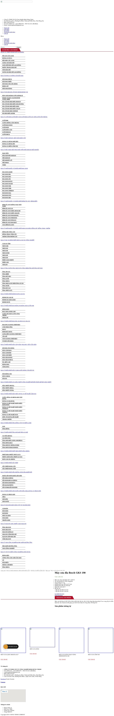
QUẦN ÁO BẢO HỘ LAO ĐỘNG (11, 72)
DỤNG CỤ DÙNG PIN (8, 143)
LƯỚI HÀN (5, 127)
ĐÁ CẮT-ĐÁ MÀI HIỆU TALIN (11, 108)
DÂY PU (4, 378)
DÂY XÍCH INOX (7, 357)
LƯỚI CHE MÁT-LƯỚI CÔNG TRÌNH (11, 314)
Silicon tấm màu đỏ (9, 534)
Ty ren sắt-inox (7, 341)
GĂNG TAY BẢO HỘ (8, 62)
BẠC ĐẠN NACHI (7, 183)
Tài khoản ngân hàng (9, 32)
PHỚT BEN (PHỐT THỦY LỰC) (11, 454)
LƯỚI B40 (5, 120)
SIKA (3, 496)
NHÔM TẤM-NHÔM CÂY (9, 236)
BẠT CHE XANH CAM (8, 311)
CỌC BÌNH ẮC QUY (8, 224)
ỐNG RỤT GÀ (6, 288)
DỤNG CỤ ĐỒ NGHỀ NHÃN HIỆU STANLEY (12, 407)
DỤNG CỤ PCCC (7, 58)
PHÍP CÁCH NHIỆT (8, 260)
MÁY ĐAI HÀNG (7, 88)
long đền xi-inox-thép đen (11, 334)
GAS (3, 426)
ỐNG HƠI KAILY (7, 442)
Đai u (4, 329)
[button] (57, 36)
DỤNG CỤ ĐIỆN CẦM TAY (10, 146)
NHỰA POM (5, 253)
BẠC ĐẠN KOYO (7, 181)
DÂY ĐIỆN (5, 562)
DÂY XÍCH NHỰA (7, 359)
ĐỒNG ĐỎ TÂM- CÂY (8, 232)
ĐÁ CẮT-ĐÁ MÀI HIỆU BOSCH (11, 101)
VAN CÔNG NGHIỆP (8, 548)
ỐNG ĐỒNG (5, 428)
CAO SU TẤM (6, 243)
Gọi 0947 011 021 (12, 646)
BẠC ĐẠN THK (6, 188)
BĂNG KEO (5, 309)
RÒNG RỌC (5, 364)
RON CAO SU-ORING (8, 459)
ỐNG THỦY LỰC (7, 290)
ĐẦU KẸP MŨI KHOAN (9, 155)
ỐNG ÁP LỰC (6, 271)
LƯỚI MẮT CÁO (7, 129)
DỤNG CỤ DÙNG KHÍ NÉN (10, 141)
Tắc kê (4, 336)
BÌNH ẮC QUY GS (7, 208)
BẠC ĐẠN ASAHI (7, 172)
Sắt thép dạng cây (9, 466)
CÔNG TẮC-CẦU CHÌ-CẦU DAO (11, 557)
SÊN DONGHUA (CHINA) (9, 480)
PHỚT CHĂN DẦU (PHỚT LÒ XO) (12, 457)
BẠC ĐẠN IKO (6, 176)
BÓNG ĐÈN (5, 555)
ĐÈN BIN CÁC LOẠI (8, 60)
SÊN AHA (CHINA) (7, 478)
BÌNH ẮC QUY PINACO (9, 220)
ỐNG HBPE (5, 274)
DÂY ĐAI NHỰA (7, 79)
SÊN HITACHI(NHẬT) (8, 482)
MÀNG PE (5, 317)
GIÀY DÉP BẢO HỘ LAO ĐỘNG (11, 65)
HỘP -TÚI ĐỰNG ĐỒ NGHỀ (10, 417)
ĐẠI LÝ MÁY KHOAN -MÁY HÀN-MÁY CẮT (18, 570)
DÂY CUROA (6, 376)
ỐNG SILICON (6, 527)
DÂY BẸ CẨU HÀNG (8, 348)
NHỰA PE (5, 250)
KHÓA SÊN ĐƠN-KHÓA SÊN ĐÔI (12, 475)
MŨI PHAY (5, 162)
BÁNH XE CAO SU (7, 297)
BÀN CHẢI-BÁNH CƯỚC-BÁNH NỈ (12, 95)
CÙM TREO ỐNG (7, 327)
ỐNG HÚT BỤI (6, 276)
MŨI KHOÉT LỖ (7, 160)
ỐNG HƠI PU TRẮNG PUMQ (10, 445)
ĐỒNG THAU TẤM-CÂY (9, 234)
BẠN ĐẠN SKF (6, 197)
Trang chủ (6, 27)
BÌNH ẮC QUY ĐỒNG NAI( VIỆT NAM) (12, 205)
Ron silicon (6, 529)
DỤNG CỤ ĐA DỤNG (8, 401)
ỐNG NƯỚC (5, 285)
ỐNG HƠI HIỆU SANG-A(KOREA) (12, 440)
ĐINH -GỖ (5, 86)
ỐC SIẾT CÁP (6, 362)
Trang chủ (3, 570)
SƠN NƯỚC (5, 501)
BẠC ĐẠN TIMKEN (8, 190)
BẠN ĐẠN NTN (6, 195)
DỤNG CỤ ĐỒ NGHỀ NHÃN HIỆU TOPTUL (12, 411)
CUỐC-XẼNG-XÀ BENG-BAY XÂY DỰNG (12, 398)
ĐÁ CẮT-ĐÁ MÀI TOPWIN (10, 111)
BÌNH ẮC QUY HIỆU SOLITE (10, 213)
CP (3, 560)
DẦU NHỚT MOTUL (8, 385)
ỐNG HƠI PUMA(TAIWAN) (10, 447)
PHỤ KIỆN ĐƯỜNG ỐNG (9, 546)
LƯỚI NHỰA (6, 134)
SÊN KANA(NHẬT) (7, 485)
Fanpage (3, 682)
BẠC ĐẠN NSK (6, 186)
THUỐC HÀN (6, 520)
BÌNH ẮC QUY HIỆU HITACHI (11, 210)
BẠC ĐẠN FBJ (6, 174)
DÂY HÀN (5, 510)
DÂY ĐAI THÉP (6, 81)
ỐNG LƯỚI (5, 278)
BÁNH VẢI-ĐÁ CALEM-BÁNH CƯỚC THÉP (11, 98)
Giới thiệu (6, 29)
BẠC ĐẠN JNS (6, 179)
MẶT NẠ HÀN (6, 515)
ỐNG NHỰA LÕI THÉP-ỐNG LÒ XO (13, 283)
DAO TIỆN (5, 153)
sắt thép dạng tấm (9, 468)
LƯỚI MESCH (6, 132)
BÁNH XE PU (6, 302)
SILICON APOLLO (7, 532)
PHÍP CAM (5, 262)
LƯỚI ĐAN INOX (7, 125)
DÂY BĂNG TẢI (7, 373)
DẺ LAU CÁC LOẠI (8, 55)
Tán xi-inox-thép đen (9, 338)
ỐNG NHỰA (5, 281)
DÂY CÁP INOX (7, 350)
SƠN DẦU (5, 499)
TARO (4, 165)
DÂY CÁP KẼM (6, 352)
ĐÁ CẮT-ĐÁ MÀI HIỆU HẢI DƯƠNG (13, 104)
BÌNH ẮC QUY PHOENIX (9, 217)
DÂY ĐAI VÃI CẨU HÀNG (10, 83)
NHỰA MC (5, 246)
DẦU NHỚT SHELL (8, 388)
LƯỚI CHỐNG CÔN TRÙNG (10, 122)
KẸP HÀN (5, 513)
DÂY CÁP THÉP (7, 355)
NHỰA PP (5, 255)
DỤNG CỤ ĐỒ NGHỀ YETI (10, 414)
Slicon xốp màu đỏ (9, 536)
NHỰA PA (5, 248)
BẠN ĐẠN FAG (6, 193)
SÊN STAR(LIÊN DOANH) (9, 487)
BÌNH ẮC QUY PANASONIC (10, 215)
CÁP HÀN (5, 508)
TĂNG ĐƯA (5, 366)
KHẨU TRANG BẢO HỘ (9, 67)
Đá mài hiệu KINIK (8, 113)
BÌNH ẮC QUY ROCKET (9, 222)
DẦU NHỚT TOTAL (8, 390)
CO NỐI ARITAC (7, 435)
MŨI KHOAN (6, 158)
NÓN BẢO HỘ (6, 69)
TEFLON (5, 264)
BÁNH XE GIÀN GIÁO (9, 299)
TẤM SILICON (6, 539)
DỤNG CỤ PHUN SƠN (8, 494)
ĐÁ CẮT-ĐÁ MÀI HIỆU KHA (10, 106)
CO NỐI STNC (6, 438)
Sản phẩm (6, 30)
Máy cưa (48, 570)
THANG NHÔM (6, 419)
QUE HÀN (5, 517)
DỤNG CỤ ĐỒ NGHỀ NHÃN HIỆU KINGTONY (12, 404)
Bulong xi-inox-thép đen (11, 324)
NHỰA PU (5, 257)
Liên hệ (6, 33)
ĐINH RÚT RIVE (7, 331)
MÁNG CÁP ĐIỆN (7, 564)
